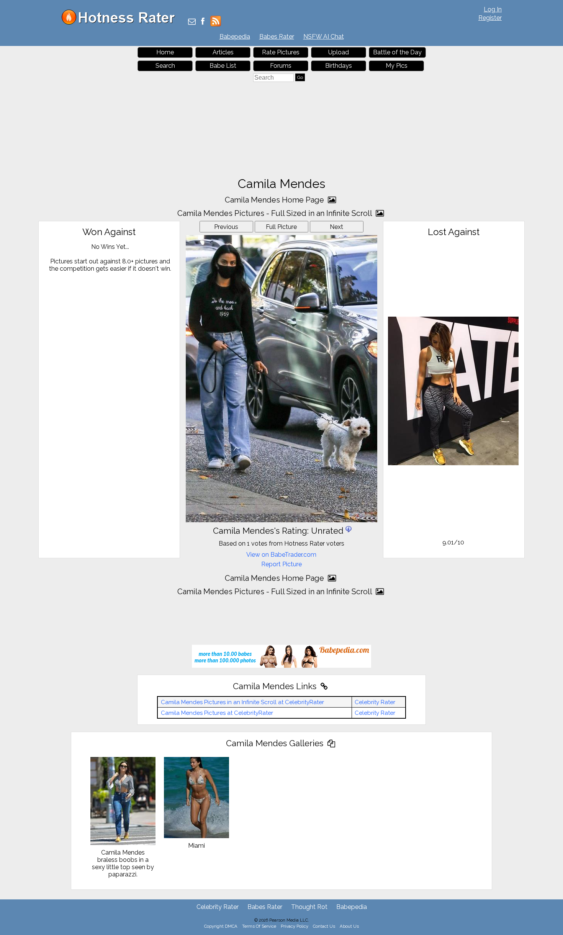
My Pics (397, 65)
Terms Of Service (259, 926)
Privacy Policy (294, 926)
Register (490, 17)
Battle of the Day (397, 52)
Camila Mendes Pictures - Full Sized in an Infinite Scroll (275, 213)
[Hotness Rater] (121, 22)
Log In (493, 9)
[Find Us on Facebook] (202, 22)
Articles (223, 52)
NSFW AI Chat (323, 36)
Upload (338, 52)
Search (165, 65)
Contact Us (324, 926)
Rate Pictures (281, 52)
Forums (280, 65)
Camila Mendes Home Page (275, 199)
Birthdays (338, 65)
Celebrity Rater (375, 702)
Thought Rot (309, 906)
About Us (349, 926)
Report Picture (281, 564)
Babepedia (234, 36)
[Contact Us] (192, 22)
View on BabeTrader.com (281, 554)
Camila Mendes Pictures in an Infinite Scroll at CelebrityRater (242, 702)
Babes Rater (276, 36)
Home (165, 52)
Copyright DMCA (220, 926)
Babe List (222, 65)
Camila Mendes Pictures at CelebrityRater (217, 712)
